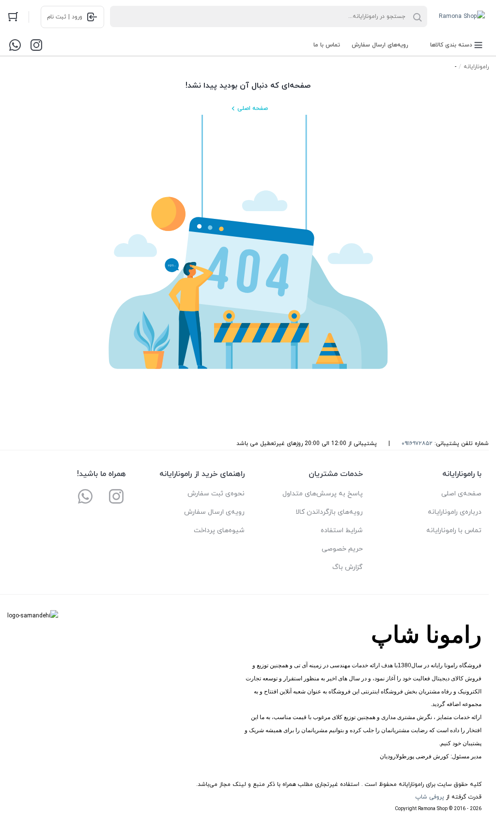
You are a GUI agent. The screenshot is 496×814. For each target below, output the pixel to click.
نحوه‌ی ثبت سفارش (216, 493)
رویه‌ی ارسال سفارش (214, 512)
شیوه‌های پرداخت (219, 530)
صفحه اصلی (252, 108)
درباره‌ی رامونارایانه (454, 512)
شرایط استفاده (342, 530)
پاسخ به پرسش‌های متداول (322, 493)
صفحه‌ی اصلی (461, 493)
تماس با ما (326, 45)
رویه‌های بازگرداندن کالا (329, 512)
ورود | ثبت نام (64, 17)
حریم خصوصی (342, 548)
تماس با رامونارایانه (453, 530)
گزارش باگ (347, 567)
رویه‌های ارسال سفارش (380, 45)
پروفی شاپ (429, 797)
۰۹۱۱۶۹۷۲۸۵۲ (417, 443)
